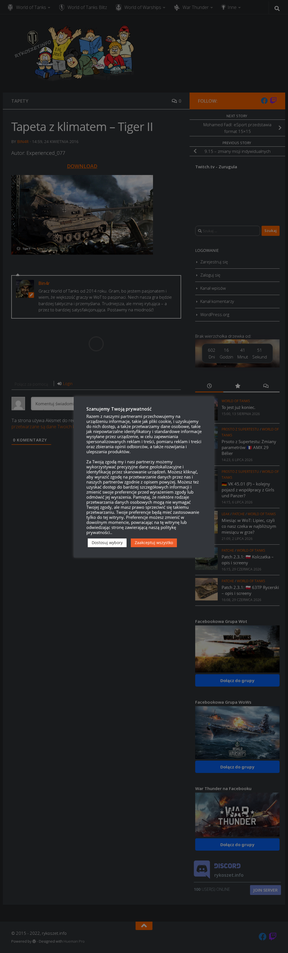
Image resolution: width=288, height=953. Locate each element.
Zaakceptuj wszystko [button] (154, 542)
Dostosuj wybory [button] (107, 542)
